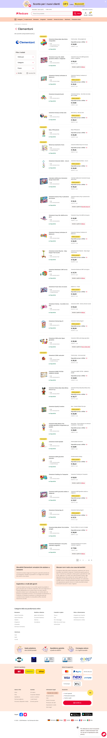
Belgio (61, 720)
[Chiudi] (105, 1)
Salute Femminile (18, 615)
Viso (55, 617)
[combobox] (25, 57)
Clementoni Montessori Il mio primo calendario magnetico (58, 544)
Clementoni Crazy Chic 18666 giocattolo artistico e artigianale (57, 57)
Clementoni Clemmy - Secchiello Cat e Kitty (59, 304)
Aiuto (15, 692)
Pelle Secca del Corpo (59, 622)
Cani (15, 635)
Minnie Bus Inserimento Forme (56, 144)
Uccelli (16, 639)
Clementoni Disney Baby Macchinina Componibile (58, 40)
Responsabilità (50, 695)
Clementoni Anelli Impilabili (56, 441)
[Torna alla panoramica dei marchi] (16, 29)
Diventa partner (34, 701)
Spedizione (17, 697)
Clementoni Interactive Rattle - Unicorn (59, 161)
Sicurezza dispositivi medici (21, 701)
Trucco (55, 615)
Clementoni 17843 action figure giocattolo (57, 339)
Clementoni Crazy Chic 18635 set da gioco (58, 216)
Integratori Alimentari (79, 617)
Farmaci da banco (58, 19)
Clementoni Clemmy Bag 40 (56, 510)
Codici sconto (49, 9)
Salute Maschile (18, 617)
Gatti (15, 637)
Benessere (36, 19)
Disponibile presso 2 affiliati (78, 42)
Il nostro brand (28, 19)
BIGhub (83, 67)
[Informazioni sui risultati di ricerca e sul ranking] (34, 34)
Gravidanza (37, 622)
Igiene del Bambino (39, 615)
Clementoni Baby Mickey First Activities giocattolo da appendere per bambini (59, 425)
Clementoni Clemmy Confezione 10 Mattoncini (58, 76)
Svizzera (76, 720)
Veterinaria (67, 19)
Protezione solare (76, 19)
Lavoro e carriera (34, 697)
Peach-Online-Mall (86, 346)
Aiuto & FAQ (85, 9)
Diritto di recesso (50, 700)
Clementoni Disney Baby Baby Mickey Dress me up (58, 388)
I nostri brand (33, 699)
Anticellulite (57, 624)
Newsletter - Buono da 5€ (37, 9)
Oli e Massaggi (57, 619)
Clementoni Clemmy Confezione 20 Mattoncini (58, 233)
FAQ (15, 694)
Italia (91, 720)
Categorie (20, 19)
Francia (84, 720)
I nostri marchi (17, 24)
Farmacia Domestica (19, 626)
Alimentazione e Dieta (79, 619)
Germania (53, 720)
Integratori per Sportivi (79, 615)
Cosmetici (49, 19)
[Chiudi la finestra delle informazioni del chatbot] (78, 727)
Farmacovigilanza (18, 699)
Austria (68, 720)
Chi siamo (90, 9)
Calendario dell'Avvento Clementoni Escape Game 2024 (58, 179)
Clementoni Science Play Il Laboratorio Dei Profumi (59, 197)
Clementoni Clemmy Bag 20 (56, 321)
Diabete (16, 619)
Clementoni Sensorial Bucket (56, 94)
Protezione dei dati (51, 702)
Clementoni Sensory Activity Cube (57, 112)
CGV (47, 698)
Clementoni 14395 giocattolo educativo (56, 457)
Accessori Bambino (39, 617)
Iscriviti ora (78, 702)
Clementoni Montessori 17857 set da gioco (58, 270)
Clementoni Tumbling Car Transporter (58, 474)
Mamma (36, 619)
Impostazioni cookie (51, 705)
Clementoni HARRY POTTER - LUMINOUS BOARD (56, 372)
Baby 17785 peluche (54, 129)
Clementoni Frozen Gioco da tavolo (58, 286)
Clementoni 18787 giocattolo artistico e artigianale (59, 492)
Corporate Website (35, 694)
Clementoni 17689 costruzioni (56, 355)
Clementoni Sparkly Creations (56, 406)
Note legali (49, 707)
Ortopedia (17, 624)
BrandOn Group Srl (86, 206)
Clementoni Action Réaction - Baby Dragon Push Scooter (58, 251)
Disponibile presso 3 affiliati (78, 117)
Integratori (43, 19)
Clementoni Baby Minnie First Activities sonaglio (59, 528)
